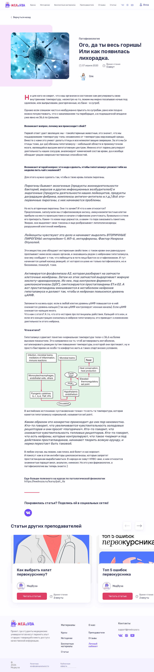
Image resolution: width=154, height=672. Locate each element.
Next (139, 526)
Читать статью (32, 596)
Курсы (33, 5)
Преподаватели (87, 5)
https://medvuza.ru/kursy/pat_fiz (44, 481)
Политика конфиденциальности (39, 665)
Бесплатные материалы (64, 5)
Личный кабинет (93, 645)
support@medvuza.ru (128, 629)
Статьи (113, 5)
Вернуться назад (22, 17)
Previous (127, 526)
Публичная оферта (65, 665)
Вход (146, 5)
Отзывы (101, 5)
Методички (45, 5)
